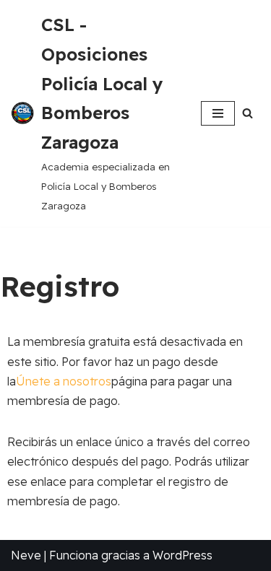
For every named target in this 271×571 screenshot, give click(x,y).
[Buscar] (247, 113)
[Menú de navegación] (218, 113)
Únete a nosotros (63, 381)
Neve (26, 555)
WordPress (182, 555)
